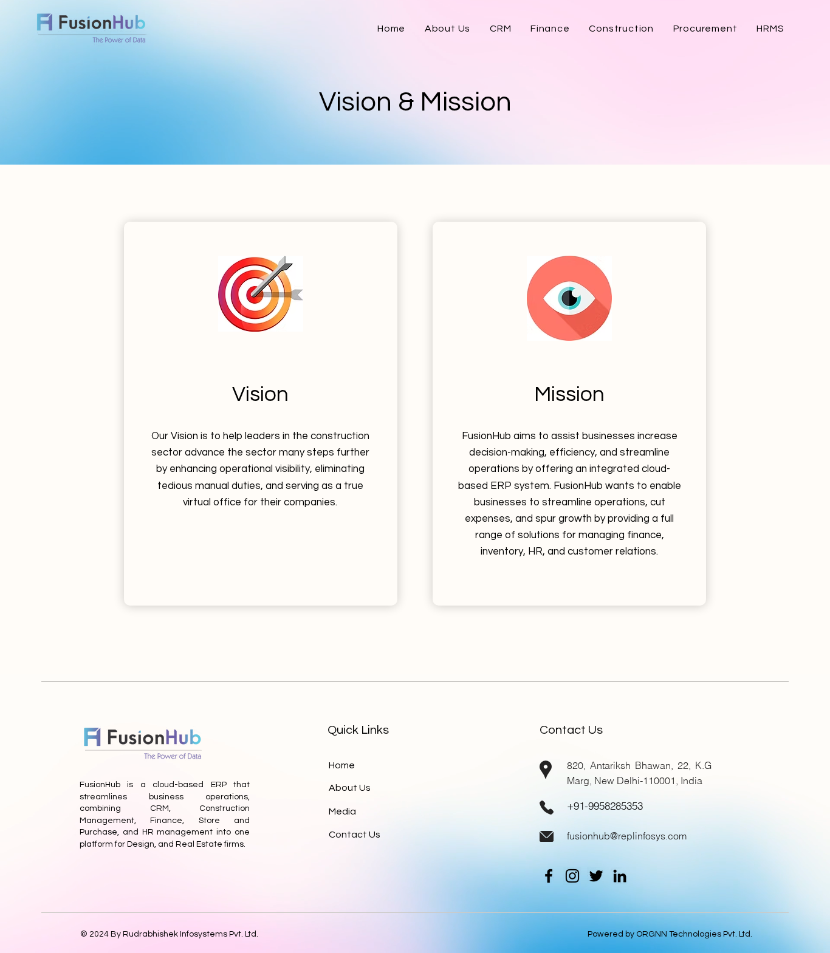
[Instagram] (572, 876)
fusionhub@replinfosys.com (627, 836)
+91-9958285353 (605, 805)
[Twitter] (596, 876)
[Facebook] (549, 876)
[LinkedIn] (620, 876)
